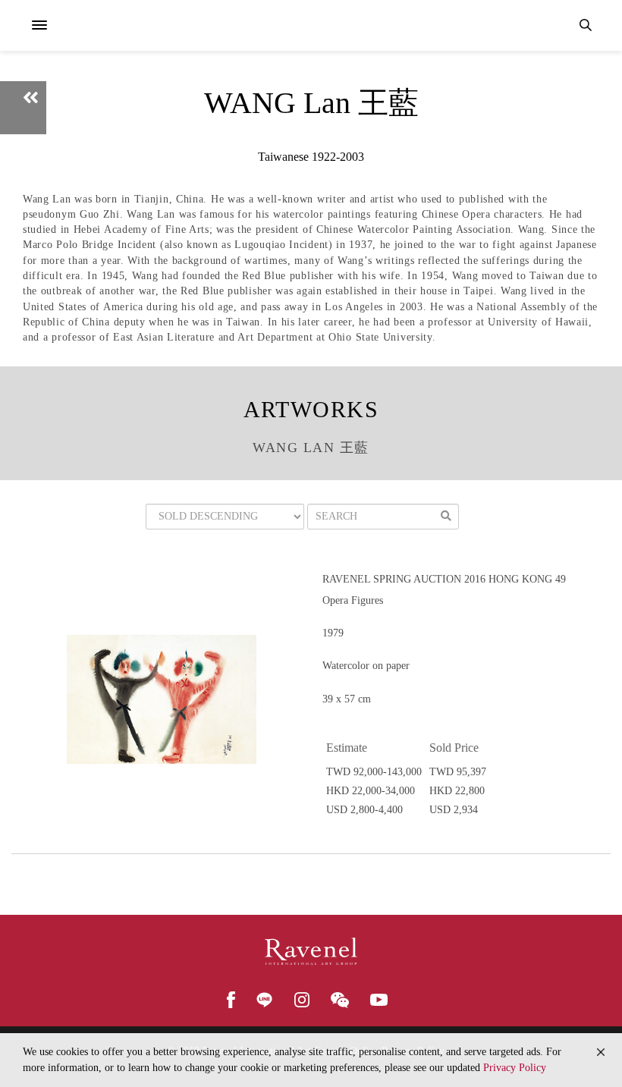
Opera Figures (352, 600)
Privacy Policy (514, 1067)
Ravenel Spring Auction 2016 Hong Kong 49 (444, 579)
